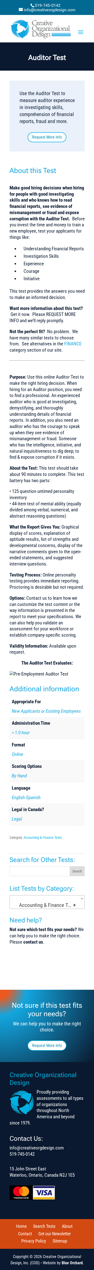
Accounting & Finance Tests (43, 838)
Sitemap (60, 1241)
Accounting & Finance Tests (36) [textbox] (48, 905)
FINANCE (72, 344)
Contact (25, 1233)
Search (77, 871)
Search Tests (44, 1226)
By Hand (19, 776)
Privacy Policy (33, 1241)
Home (21, 1226)
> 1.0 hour (21, 732)
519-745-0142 (47, 5)
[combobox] (47, 902)
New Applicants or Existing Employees (46, 711)
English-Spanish (26, 797)
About (67, 1226)
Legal (17, 819)
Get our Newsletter (54, 1233)
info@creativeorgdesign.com (37, 1148)
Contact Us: (26, 1138)
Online (17, 754)
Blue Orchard (72, 1263)
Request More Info (47, 137)
